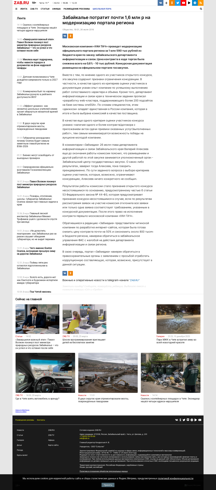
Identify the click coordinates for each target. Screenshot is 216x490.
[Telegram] (192, 420)
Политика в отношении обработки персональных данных (104, 471)
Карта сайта (53, 445)
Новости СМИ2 (20, 412)
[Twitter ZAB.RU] (178, 3)
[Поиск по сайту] (158, 9)
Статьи (45, 8)
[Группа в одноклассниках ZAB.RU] (172, 3)
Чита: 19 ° (44, 2)
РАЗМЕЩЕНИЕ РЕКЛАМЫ (77, 8)
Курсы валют (22, 455)
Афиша (56, 8)
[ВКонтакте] (176, 420)
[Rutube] (196, 420)
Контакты (41, 420)
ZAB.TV (34, 8)
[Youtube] (200, 420)
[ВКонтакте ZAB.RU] (160, 3)
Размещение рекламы (24, 420)
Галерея (20, 440)
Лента (23, 8)
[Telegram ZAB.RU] (195, 3)
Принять (108, 485)
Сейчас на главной (28, 299)
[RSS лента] (201, 3)
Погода (20, 450)
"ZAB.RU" (134, 280)
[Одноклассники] (180, 420)
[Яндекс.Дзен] (188, 420)
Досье (19, 445)
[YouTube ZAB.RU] (183, 3)
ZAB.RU (51, 430)
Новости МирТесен (22, 410)
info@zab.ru (84, 438)
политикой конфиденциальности (175, 478)
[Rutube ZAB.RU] (189, 3)
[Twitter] (184, 420)
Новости (20, 430)
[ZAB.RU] (21, 4)
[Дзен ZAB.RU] (166, 3)
